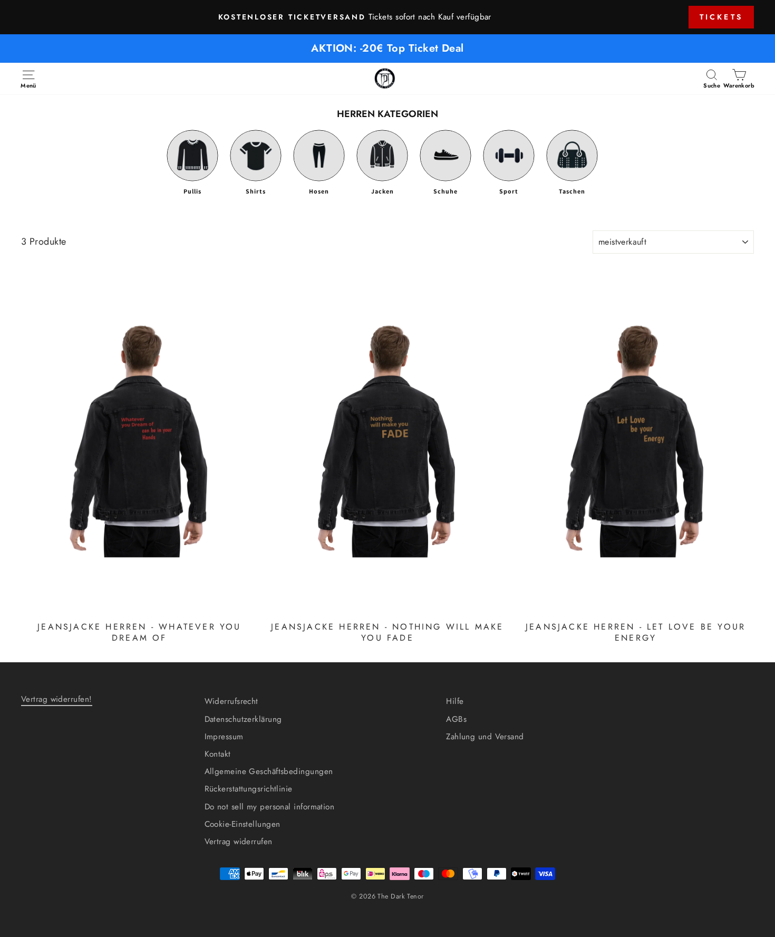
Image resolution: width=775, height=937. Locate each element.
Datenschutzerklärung (243, 719)
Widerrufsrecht (231, 701)
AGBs (456, 719)
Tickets (721, 17)
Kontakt (218, 754)
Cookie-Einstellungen (242, 824)
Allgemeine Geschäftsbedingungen (269, 771)
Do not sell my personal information (270, 807)
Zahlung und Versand (485, 736)
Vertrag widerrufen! (56, 699)
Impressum (224, 736)
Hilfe (454, 701)
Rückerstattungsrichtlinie (249, 789)
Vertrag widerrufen (239, 841)
